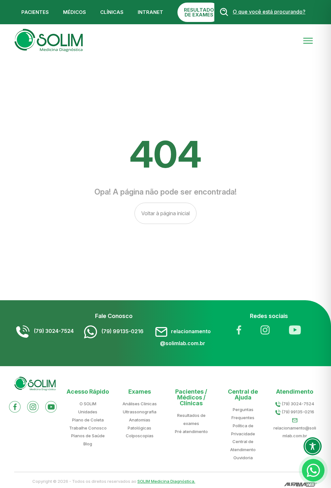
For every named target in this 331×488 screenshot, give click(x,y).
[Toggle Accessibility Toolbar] (312, 446)
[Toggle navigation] (308, 40)
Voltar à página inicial (165, 213)
